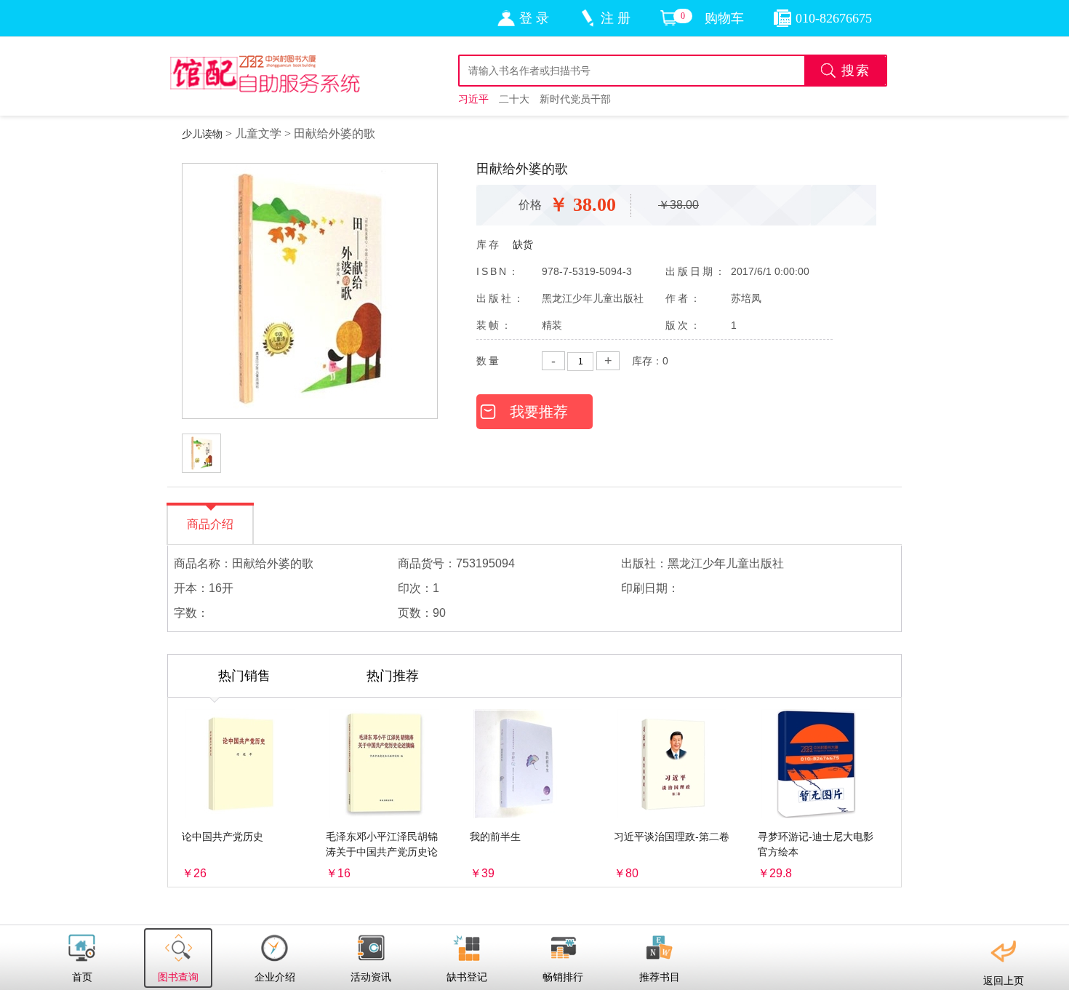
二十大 (514, 99)
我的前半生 (495, 836)
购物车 (724, 18)
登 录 (534, 18)
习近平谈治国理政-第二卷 (671, 836)
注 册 (615, 18)
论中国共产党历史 (222, 836)
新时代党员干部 (575, 99)
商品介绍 (210, 524)
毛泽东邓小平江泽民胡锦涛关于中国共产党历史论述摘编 (382, 852)
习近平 (473, 99)
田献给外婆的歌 (334, 133)
